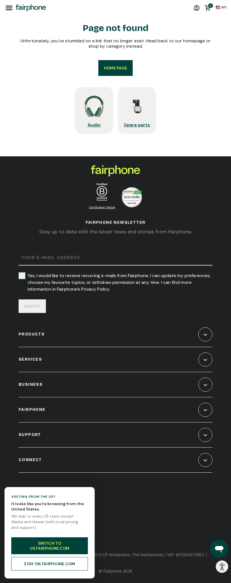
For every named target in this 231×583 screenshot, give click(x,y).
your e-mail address (50, 257)
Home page (115, 68)
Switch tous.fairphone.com (50, 546)
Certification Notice (102, 207)
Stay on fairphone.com (49, 563)
